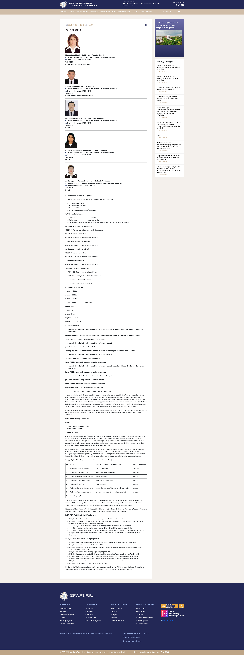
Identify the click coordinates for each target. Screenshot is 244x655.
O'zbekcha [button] (167, 11)
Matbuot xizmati (116, 608)
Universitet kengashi (67, 614)
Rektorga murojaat (124, 11)
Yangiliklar (114, 611)
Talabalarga (94, 11)
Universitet (64, 11)
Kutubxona (139, 614)
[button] (180, 12)
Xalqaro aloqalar (82, 11)
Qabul (114, 11)
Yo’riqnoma (89, 608)
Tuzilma (62, 618)
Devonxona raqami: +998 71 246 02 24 (136, 633)
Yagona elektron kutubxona (145, 618)
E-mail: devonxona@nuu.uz (132, 641)
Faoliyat (72, 11)
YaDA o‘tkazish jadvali (93, 621)
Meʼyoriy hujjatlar (66, 621)
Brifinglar (114, 614)
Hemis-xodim (140, 608)
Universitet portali (142, 621)
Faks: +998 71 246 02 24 (131, 637)
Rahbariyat (64, 611)
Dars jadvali (89, 614)
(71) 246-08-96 (178, 3)
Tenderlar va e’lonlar (117, 621)
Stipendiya (89, 611)
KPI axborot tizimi (142, 624)
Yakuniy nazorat (90, 618)
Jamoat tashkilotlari (67, 624)
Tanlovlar (114, 618)
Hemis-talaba (140, 611)
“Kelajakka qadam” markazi (142, 11)
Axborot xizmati (105, 11)
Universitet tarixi (65, 608)
